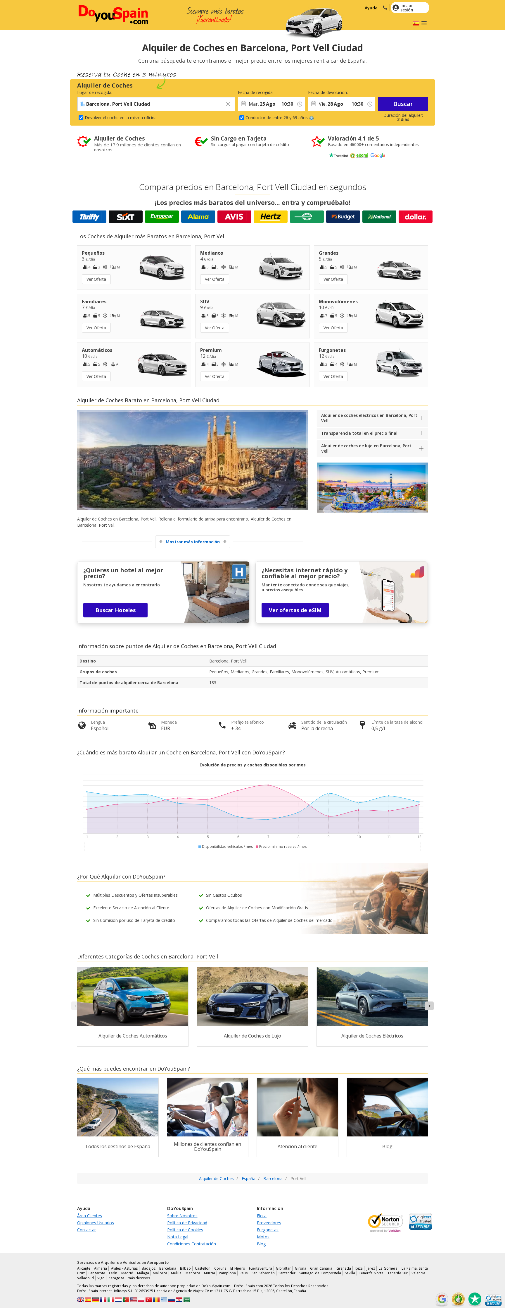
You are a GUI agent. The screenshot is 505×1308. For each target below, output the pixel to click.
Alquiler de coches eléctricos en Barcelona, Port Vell (369, 417)
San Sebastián (263, 1273)
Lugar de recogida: (94, 92)
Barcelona (167, 1268)
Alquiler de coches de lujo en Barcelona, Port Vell (366, 448)
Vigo (101, 1278)
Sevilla (350, 1273)
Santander (287, 1273)
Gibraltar (283, 1268)
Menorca (193, 1273)
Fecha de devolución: (328, 92)
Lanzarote (97, 1273)
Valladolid (85, 1278)
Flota (262, 1215)
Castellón (202, 1268)
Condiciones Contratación (191, 1244)
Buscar (403, 104)
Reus (244, 1273)
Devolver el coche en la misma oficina (121, 117)
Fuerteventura (260, 1268)
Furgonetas (268, 1229)
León (113, 1273)
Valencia (418, 1273)
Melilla (176, 1273)
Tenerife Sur (398, 1273)
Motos (263, 1236)
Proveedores (269, 1222)
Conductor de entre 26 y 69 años (276, 117)
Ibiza (359, 1268)
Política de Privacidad (187, 1222)
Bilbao (185, 1268)
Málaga (143, 1273)
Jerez (371, 1268)
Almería (100, 1268)
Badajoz (148, 1268)
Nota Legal (177, 1236)
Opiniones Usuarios (95, 1222)
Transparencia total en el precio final (359, 433)
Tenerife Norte (371, 1273)
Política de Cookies (185, 1229)
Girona (300, 1268)
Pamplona (227, 1273)
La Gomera (388, 1268)
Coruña (220, 1268)
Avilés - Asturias (124, 1268)
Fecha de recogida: (256, 92)
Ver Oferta (96, 279)
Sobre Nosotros (182, 1215)
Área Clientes (89, 1215)
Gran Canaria (321, 1268)
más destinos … (140, 1278)
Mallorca (160, 1273)
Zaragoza (116, 1278)
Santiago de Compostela (320, 1273)
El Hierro (237, 1268)
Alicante (83, 1268)
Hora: (284, 92)
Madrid (127, 1273)
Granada (343, 1268)
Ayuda (371, 8)
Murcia (209, 1273)
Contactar (86, 1229)
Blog (261, 1244)
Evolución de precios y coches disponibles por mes (253, 765)
